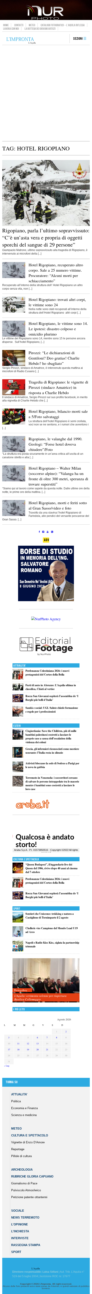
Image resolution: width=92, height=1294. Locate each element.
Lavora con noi (11, 28)
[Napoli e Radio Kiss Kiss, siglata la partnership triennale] (18, 950)
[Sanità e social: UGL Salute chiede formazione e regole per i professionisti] (18, 715)
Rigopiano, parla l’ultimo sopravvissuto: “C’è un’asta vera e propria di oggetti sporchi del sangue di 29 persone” (46, 237)
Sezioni (78, 39)
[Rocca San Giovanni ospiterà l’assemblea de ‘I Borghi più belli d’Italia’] (18, 701)
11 (18, 1043)
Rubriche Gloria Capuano (32, 1176)
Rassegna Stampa (25, 1245)
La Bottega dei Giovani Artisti (40, 28)
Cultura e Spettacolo (26, 859)
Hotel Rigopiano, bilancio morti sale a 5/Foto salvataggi (58, 414)
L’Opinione (19, 1224)
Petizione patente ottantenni (29, 1197)
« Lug (6, 1065)
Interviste (20, 1238)
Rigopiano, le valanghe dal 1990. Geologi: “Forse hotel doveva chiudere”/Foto (55, 444)
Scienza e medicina (24, 1115)
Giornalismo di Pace (24, 1183)
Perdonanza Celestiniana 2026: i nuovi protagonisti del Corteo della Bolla (47, 672)
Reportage (17, 1149)
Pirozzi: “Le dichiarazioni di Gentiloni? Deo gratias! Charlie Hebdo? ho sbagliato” (54, 358)
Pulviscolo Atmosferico (26, 1190)
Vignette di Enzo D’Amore (28, 1142)
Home (6, 25)
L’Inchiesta (20, 1231)
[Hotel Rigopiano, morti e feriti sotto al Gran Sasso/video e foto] (13, 515)
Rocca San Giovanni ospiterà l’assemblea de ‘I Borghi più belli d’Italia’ (51, 698)
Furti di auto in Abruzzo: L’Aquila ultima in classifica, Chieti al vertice (50, 687)
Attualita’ (19, 1094)
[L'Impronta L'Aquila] (21, 40)
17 (9, 1049)
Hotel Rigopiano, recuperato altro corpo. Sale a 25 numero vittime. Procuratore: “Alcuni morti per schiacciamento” (56, 272)
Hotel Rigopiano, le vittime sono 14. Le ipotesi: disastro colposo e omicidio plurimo (58, 329)
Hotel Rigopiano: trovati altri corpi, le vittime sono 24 (57, 302)
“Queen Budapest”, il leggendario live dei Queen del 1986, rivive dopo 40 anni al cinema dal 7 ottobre (51, 868)
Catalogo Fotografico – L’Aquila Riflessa (63, 25)
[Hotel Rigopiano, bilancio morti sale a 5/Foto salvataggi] (13, 423)
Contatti (18, 25)
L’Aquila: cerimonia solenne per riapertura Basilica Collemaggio (40, 997)
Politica (16, 1101)
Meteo (32, 25)
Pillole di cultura (21, 1156)
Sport (16, 909)
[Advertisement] (46, 93)
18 (18, 1049)
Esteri (17, 726)
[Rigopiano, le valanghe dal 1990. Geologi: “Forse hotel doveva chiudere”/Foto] (13, 451)
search (64, 39)
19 (28, 1049)
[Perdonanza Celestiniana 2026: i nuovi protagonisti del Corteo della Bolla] (18, 678)
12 (28, 1043)
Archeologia (22, 1169)
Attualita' (19, 666)
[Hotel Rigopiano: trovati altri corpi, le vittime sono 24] (13, 311)
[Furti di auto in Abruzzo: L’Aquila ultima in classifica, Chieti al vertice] (18, 689)
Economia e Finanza (24, 1108)
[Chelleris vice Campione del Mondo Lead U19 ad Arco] (18, 936)
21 (47, 1049)
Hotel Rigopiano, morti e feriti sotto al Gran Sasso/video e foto (58, 505)
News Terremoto (25, 1217)
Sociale (17, 1210)
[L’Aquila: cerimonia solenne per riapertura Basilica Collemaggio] (46, 980)
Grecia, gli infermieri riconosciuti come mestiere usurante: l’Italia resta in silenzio (52, 751)
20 (37, 1049)
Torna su (11, 1082)
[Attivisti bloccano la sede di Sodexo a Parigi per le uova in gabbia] (18, 771)
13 (37, 1043)
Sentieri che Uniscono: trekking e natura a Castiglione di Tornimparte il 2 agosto (49, 915)
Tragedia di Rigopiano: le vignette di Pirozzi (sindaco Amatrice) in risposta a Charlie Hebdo (58, 387)
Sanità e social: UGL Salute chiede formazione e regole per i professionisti (51, 709)
